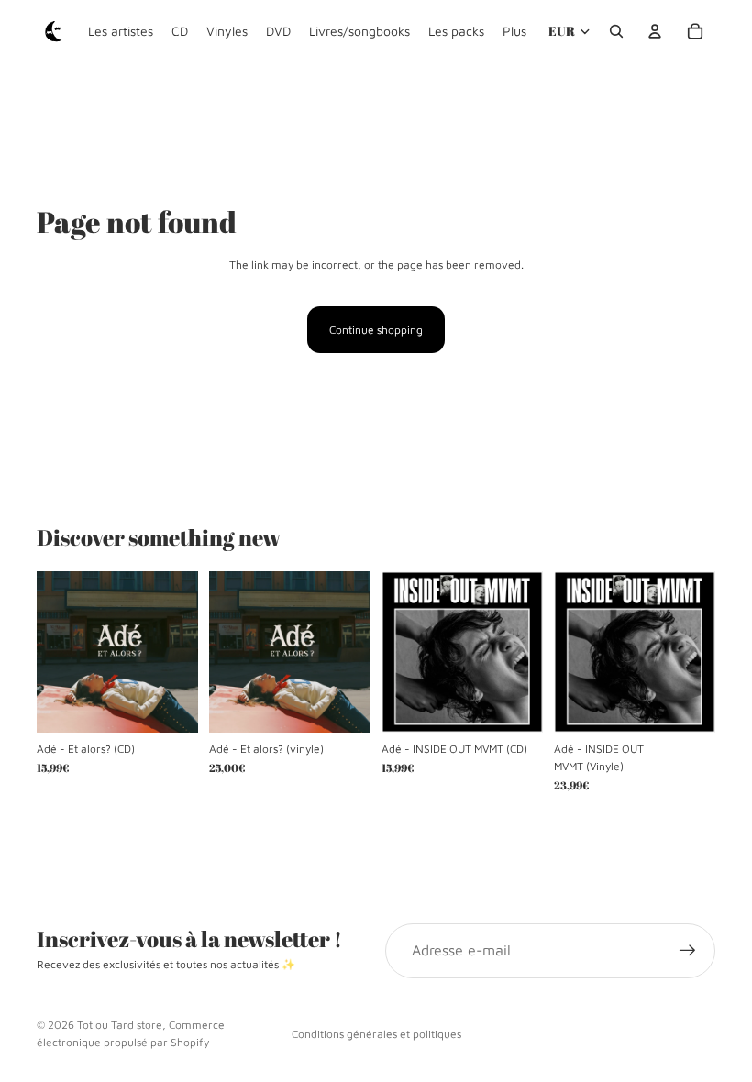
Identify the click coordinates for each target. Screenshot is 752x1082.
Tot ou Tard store (119, 1025)
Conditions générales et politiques (376, 1034)
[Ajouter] (169, 704)
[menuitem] (514, 31)
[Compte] (655, 31)
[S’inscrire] (688, 951)
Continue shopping (376, 330)
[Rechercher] (616, 31)
